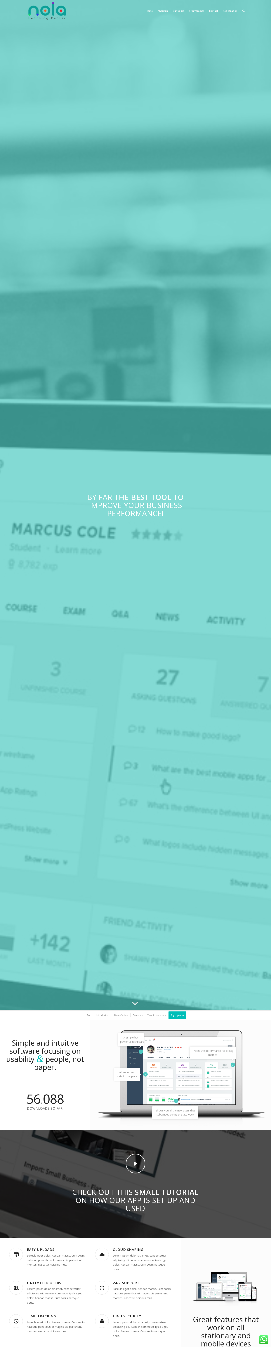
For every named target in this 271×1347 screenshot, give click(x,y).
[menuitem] (149, 11)
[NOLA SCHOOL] (47, 11)
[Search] (243, 11)
